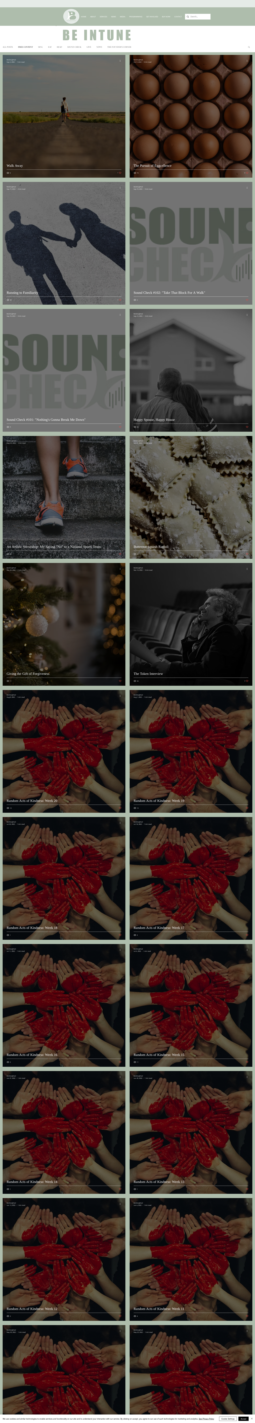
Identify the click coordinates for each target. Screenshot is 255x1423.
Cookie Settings (228, 1418)
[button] (93, 16)
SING (40, 47)
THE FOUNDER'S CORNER (119, 47)
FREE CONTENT (25, 47)
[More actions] (121, 60)
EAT (50, 47)
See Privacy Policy (206, 1418)
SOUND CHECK (74, 47)
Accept (243, 1418)
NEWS (99, 47)
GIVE (89, 47)
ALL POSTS (8, 47)
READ (59, 47)
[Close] (251, 1419)
